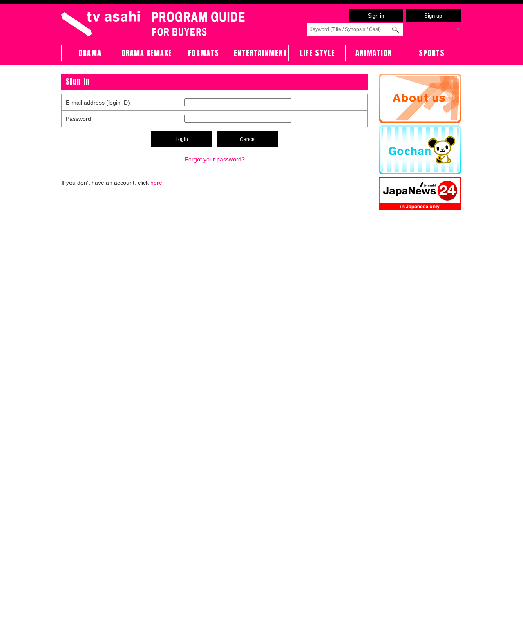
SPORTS (432, 52)
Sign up (433, 16)
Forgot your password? (215, 159)
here (156, 182)
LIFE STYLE (317, 52)
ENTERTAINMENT (260, 52)
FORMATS (203, 52)
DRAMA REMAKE (146, 52)
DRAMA (89, 52)
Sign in (376, 16)
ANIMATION (373, 52)
